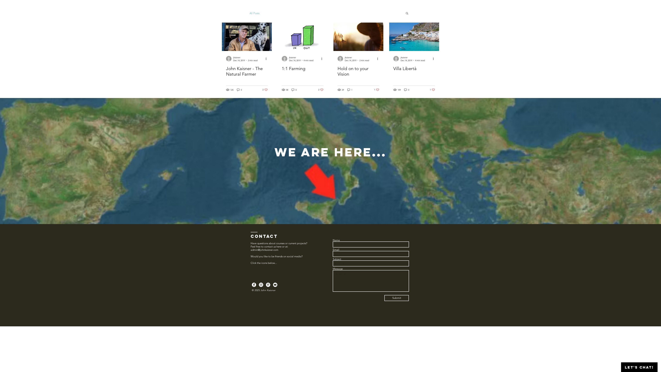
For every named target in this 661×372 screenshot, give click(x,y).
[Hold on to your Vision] (358, 37)
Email (336, 249)
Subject (337, 259)
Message (338, 268)
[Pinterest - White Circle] (268, 285)
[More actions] (267, 59)
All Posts (254, 13)
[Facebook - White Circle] (254, 285)
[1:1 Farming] (303, 37)
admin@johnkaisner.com (264, 249)
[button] (407, 13)
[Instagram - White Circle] (261, 285)
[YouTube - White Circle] (275, 285)
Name (336, 240)
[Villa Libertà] (414, 37)
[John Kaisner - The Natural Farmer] (247, 37)
